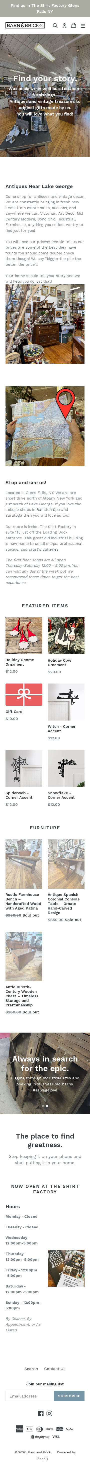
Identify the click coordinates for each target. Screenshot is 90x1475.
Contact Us (55, 1368)
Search (31, 1368)
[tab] (43, 1106)
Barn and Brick (40, 1452)
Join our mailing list (45, 1384)
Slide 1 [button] (43, 1106)
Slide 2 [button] (47, 1106)
